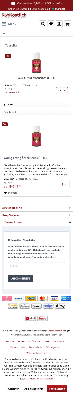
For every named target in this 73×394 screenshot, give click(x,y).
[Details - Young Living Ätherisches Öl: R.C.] (62, 90)
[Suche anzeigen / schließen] (42, 23)
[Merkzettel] (51, 23)
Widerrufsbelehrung (36, 352)
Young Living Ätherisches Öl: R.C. (36, 77)
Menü (12, 24)
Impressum (59, 341)
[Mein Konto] (59, 23)
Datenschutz (35, 347)
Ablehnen (13, 388)
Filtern (11, 104)
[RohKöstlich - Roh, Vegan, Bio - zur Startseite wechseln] (14, 16)
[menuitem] (9, 23)
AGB (47, 341)
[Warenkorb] (67, 23)
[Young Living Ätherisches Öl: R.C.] (36, 63)
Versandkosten (55, 330)
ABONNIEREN (20, 278)
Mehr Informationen (41, 378)
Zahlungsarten (53, 347)
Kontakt (10, 341)
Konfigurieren (57, 388)
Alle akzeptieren (33, 388)
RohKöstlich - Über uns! (29, 341)
